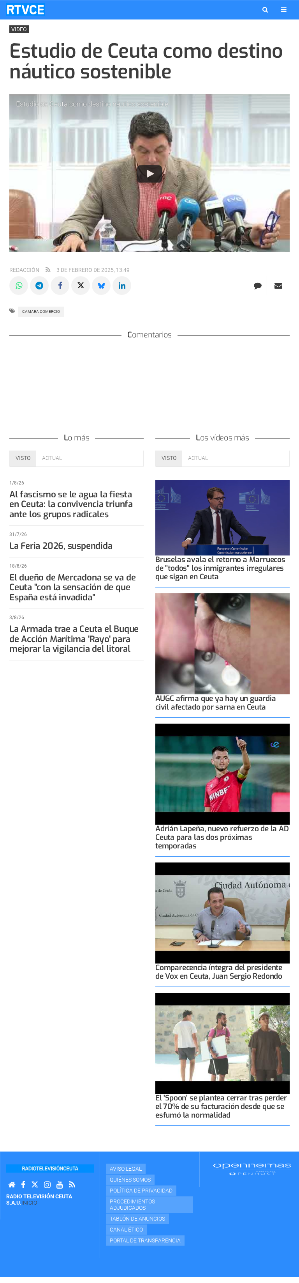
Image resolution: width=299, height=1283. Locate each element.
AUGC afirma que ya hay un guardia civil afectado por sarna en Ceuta (215, 703)
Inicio (29, 1203)
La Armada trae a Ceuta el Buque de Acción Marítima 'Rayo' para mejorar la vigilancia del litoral (74, 639)
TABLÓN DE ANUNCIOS (137, 1219)
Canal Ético (126, 1229)
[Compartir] (18, 285)
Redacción (24, 270)
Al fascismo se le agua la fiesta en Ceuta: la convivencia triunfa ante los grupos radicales (71, 504)
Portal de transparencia (145, 1240)
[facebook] (23, 1184)
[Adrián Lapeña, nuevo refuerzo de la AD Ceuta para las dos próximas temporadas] (222, 774)
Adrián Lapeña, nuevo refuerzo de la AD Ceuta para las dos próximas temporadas (222, 837)
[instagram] (47, 1184)
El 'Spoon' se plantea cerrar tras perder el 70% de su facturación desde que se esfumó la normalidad (221, 1106)
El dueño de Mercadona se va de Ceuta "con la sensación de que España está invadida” (72, 587)
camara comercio (41, 311)
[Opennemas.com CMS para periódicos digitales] (252, 1169)
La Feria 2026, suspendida (60, 546)
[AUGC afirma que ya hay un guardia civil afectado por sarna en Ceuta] (222, 643)
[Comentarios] (257, 285)
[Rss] (48, 270)
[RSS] (72, 1184)
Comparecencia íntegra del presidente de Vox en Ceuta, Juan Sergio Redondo (218, 972)
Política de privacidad (141, 1190)
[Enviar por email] (278, 285)
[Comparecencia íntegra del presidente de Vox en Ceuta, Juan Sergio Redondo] (222, 913)
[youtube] (59, 1184)
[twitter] (34, 1184)
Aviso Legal (126, 1169)
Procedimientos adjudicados (132, 1204)
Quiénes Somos (130, 1180)
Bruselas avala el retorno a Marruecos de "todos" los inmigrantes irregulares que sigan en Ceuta (220, 568)
